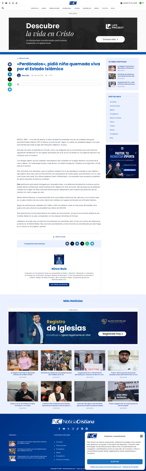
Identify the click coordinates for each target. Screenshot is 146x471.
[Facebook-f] (3, 3)
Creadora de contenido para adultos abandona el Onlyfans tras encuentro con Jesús (56, 405)
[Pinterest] (82, 429)
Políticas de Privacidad (130, 467)
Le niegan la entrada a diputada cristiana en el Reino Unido (126, 68)
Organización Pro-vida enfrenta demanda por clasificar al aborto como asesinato (126, 85)
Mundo (96, 8)
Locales (77, 8)
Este (19, 184)
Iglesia (44, 8)
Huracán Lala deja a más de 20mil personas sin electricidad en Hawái (90, 404)
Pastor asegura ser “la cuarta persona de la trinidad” (123, 404)
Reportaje (34, 8)
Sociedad (113, 102)
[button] (141, 436)
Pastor (112, 122)
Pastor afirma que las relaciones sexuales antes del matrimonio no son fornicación (123, 375)
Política (105, 8)
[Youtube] (6, 3)
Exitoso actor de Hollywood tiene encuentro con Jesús (23, 404)
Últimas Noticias (117, 61)
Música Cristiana (115, 118)
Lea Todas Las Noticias (59, 284)
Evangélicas (87, 8)
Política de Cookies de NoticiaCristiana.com (105, 467)
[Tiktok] (16, 3)
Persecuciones (54, 8)
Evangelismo (67, 8)
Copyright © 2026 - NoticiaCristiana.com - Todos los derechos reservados (73, 468)
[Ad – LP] (73, 49)
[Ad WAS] (73, 343)
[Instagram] (13, 3)
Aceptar (115, 461)
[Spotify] (87, 429)
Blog (113, 8)
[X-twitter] (10, 3)
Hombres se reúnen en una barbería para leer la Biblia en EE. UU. (126, 76)
